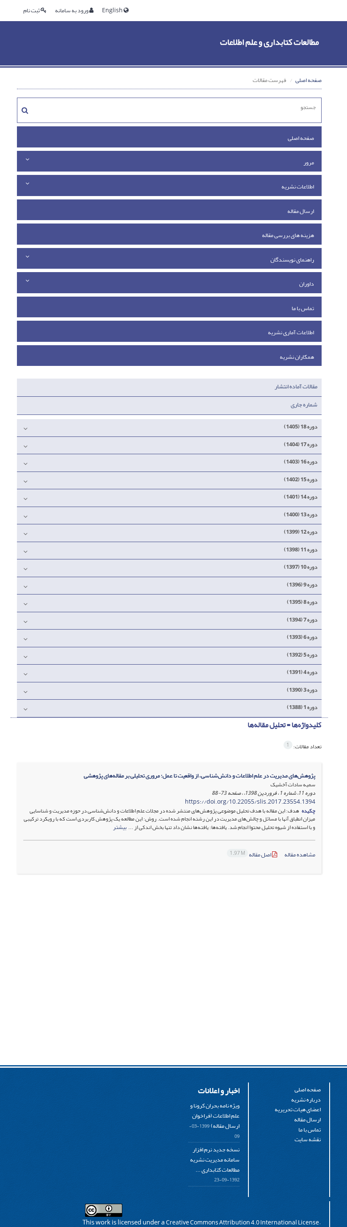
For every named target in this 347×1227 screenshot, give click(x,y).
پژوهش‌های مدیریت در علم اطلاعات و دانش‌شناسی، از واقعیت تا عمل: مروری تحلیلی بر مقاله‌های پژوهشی (199, 775)
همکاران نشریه (297, 357)
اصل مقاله (251, 854)
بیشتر (120, 827)
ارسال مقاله (300, 211)
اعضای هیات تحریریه (298, 1109)
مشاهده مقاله (299, 854)
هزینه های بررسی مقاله (288, 235)
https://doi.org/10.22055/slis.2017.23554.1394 (250, 801)
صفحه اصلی (308, 80)
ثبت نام (32, 10)
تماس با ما (303, 308)
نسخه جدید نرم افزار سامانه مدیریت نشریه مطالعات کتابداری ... (215, 1159)
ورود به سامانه (72, 10)
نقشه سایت (308, 1139)
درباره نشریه (306, 1099)
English (113, 10)
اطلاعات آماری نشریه (291, 332)
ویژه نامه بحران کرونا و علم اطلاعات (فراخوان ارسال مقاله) (215, 1115)
